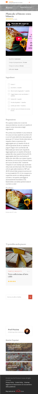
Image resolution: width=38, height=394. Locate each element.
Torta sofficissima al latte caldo (18, 275)
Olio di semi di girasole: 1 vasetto (20, 91)
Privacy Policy (10, 382)
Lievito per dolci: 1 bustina (18, 106)
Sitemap (27, 382)
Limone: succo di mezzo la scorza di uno (20, 109)
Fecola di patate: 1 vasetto (18, 102)
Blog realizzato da (10, 391)
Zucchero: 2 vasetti (16, 87)
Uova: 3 (13, 84)
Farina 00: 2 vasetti (16, 99)
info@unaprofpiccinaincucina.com (17, 332)
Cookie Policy (19, 382)
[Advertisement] (19, 234)
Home (22, 7)
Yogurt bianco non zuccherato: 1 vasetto (20, 95)
